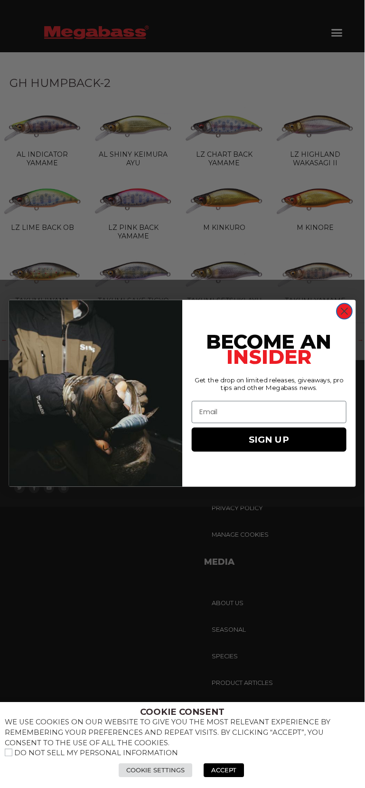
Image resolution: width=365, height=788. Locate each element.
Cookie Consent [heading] (182, 712)
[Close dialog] (344, 311)
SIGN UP (269, 439)
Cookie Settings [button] (155, 770)
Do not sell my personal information (96, 753)
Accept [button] (223, 770)
